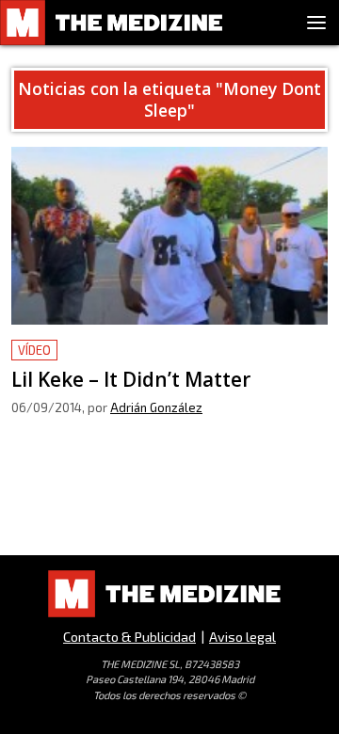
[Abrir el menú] (316, 22)
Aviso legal (242, 637)
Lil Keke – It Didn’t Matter (99, 350)
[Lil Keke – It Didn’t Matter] (169, 236)
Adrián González (156, 407)
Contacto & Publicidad (129, 637)
